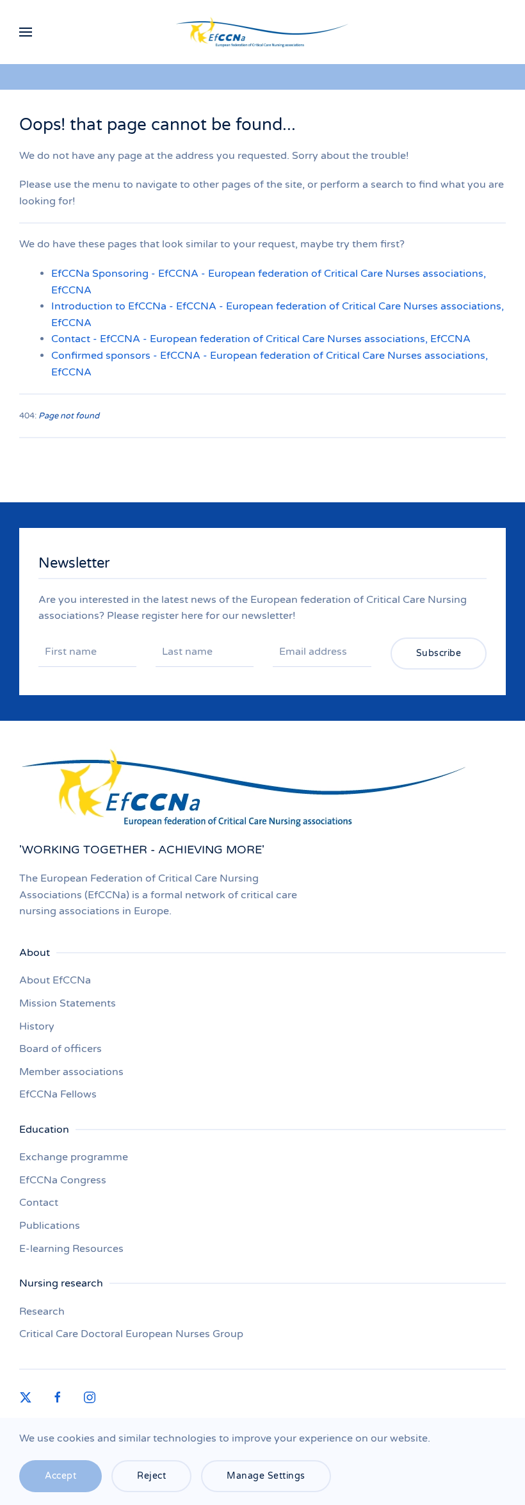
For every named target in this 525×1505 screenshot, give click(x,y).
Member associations (71, 1071)
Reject (151, 1475)
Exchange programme (73, 1157)
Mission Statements (67, 1003)
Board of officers (60, 1048)
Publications (49, 1225)
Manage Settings (266, 1475)
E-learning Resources (71, 1248)
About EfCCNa (55, 980)
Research (42, 1311)
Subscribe (439, 653)
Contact (38, 1202)
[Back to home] (262, 32)
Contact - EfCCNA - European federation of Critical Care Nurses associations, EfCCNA (261, 339)
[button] (25, 32)
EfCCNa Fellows (58, 1094)
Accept (60, 1475)
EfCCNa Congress (62, 1180)
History (36, 1026)
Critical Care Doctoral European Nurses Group (131, 1334)
